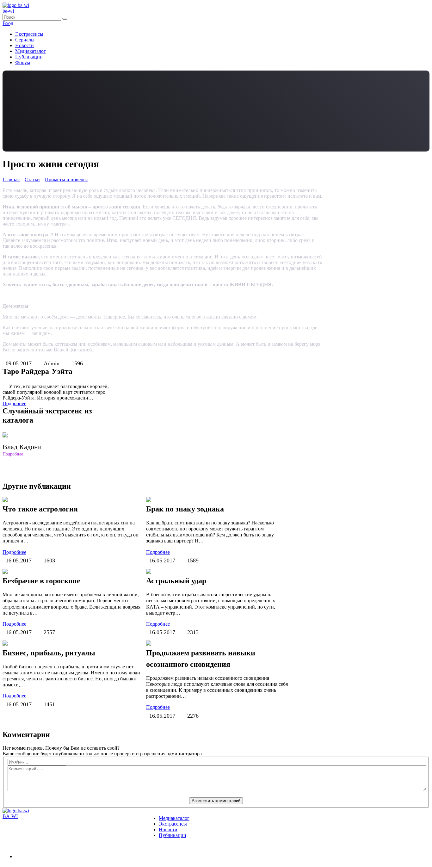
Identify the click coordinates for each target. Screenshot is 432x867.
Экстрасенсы (29, 34)
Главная (11, 179)
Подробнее (13, 454)
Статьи (32, 179)
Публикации (29, 56)
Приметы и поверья (66, 179)
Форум (22, 62)
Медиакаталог (30, 51)
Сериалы (24, 39)
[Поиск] (64, 19)
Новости (24, 45)
